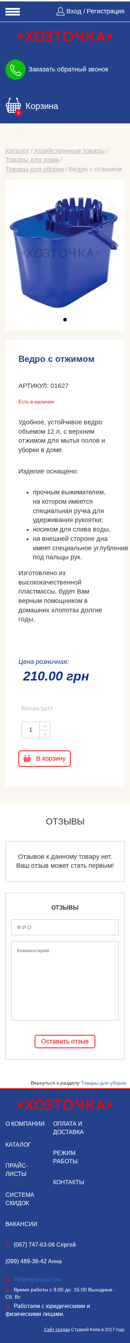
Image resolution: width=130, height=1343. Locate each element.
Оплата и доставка (68, 1128)
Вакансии (21, 1224)
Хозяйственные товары (69, 150)
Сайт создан (57, 1329)
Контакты (68, 1182)
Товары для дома (32, 159)
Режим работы (65, 1157)
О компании (25, 1124)
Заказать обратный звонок (68, 69)
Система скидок (19, 1199)
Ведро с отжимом (95, 169)
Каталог (17, 150)
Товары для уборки (34, 169)
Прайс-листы (16, 1170)
